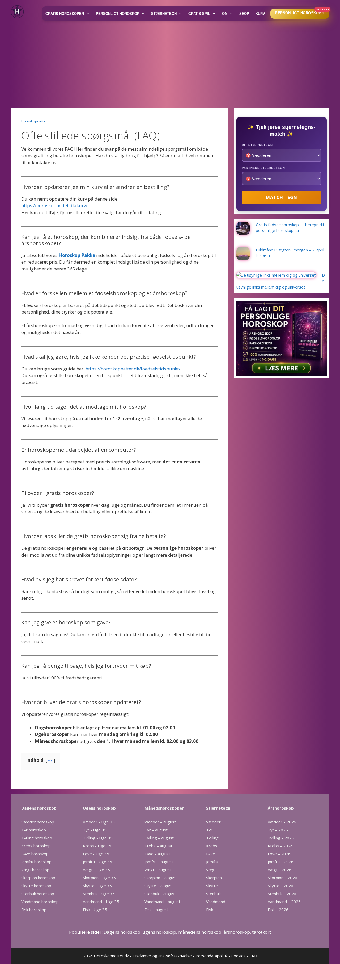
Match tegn (281, 197)
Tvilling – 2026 (281, 837)
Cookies (238, 955)
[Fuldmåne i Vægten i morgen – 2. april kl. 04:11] (243, 257)
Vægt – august (157, 869)
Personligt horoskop (117, 14)
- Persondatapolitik (210, 955)
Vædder (213, 822)
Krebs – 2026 (280, 845)
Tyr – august (156, 829)
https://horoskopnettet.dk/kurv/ (54, 205)
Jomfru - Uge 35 (97, 861)
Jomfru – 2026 (281, 861)
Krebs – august (158, 845)
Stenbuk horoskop (37, 893)
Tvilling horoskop (36, 837)
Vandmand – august (162, 901)
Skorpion (214, 877)
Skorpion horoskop (38, 877)
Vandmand (215, 901)
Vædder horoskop (37, 822)
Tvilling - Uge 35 (98, 837)
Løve (210, 853)
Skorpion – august (160, 877)
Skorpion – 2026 (282, 877)
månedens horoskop (199, 932)
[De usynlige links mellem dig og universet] (276, 275)
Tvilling (212, 837)
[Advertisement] (170, 63)
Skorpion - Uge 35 (99, 877)
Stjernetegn (164, 14)
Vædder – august (160, 822)
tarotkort (261, 932)
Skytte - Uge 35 (97, 885)
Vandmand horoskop (40, 901)
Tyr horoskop (33, 829)
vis (50, 760)
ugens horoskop (159, 932)
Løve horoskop (35, 853)
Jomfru (212, 861)
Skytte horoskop (36, 885)
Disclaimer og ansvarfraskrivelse (162, 955)
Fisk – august (156, 909)
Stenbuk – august (160, 893)
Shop (244, 14)
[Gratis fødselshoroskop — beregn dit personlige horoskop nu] (243, 231)
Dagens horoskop (122, 932)
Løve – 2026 (279, 853)
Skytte (212, 885)
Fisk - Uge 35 (95, 909)
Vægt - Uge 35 (96, 869)
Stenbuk (213, 893)
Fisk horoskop (33, 909)
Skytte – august (158, 885)
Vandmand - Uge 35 (101, 901)
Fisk (209, 909)
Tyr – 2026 (278, 829)
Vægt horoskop (35, 869)
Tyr (209, 829)
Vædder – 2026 (282, 822)
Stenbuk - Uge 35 (99, 893)
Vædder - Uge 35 (99, 822)
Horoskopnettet (34, 121)
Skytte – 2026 (280, 885)
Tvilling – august (159, 837)
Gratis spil (199, 14)
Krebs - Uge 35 (97, 845)
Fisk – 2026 (278, 909)
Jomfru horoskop (36, 861)
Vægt (211, 869)
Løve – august (157, 853)
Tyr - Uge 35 (95, 829)
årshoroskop (236, 932)
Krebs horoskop (36, 845)
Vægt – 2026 (279, 869)
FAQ (253, 955)
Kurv (260, 14)
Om (225, 14)
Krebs (211, 845)
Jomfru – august (158, 861)
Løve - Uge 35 (96, 853)
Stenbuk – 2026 (282, 893)
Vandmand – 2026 (284, 901)
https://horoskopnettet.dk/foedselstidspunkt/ (133, 369)
